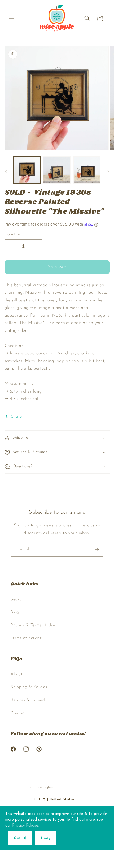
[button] (11, 18)
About (16, 674)
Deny (45, 838)
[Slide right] (108, 171)
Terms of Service (26, 638)
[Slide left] (6, 171)
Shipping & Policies (29, 687)
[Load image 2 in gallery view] (57, 170)
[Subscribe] (96, 550)
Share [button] (16, 416)
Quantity (12, 234)
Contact (18, 713)
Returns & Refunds (29, 700)
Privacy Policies (25, 826)
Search (17, 599)
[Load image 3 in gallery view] (87, 170)
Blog (15, 612)
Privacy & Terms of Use (33, 625)
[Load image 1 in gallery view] (27, 170)
